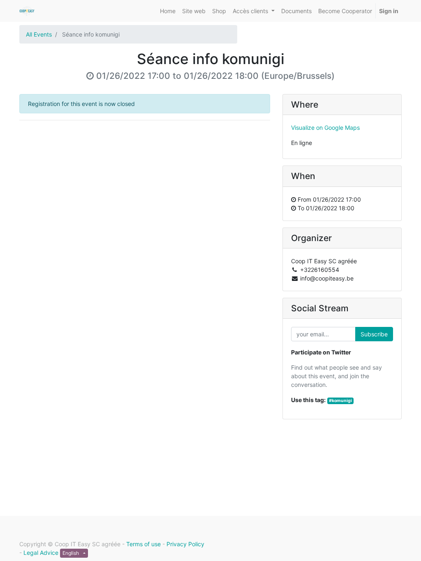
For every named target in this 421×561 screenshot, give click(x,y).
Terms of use (143, 543)
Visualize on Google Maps (325, 127)
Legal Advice (40, 552)
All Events (39, 34)
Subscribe (374, 334)
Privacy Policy (185, 543)
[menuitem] (168, 10)
